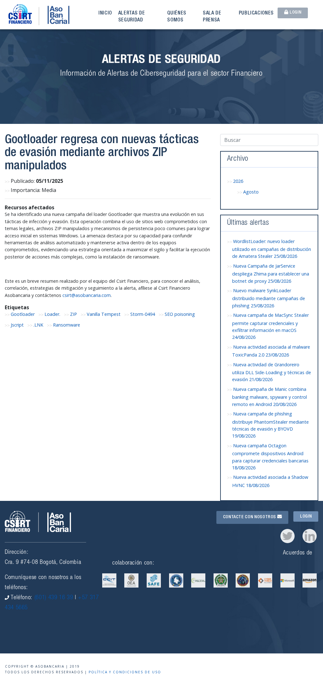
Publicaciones (256, 13)
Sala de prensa (212, 17)
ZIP (73, 314)
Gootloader (23, 314)
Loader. (52, 314)
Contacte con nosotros (250, 517)
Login (294, 12)
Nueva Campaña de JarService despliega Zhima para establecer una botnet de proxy (270, 273)
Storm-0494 (142, 314)
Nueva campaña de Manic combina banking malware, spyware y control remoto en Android (269, 396)
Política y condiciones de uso (125, 672)
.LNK (38, 325)
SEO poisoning (180, 314)
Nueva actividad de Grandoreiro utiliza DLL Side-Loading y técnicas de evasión (271, 372)
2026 (238, 181)
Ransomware (66, 325)
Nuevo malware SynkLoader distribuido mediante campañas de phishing (268, 298)
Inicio (105, 13)
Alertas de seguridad (131, 17)
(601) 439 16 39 (53, 598)
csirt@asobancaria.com (86, 295)
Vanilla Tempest (103, 314)
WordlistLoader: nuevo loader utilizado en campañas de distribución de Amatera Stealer (271, 248)
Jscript (17, 325)
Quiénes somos (176, 17)
